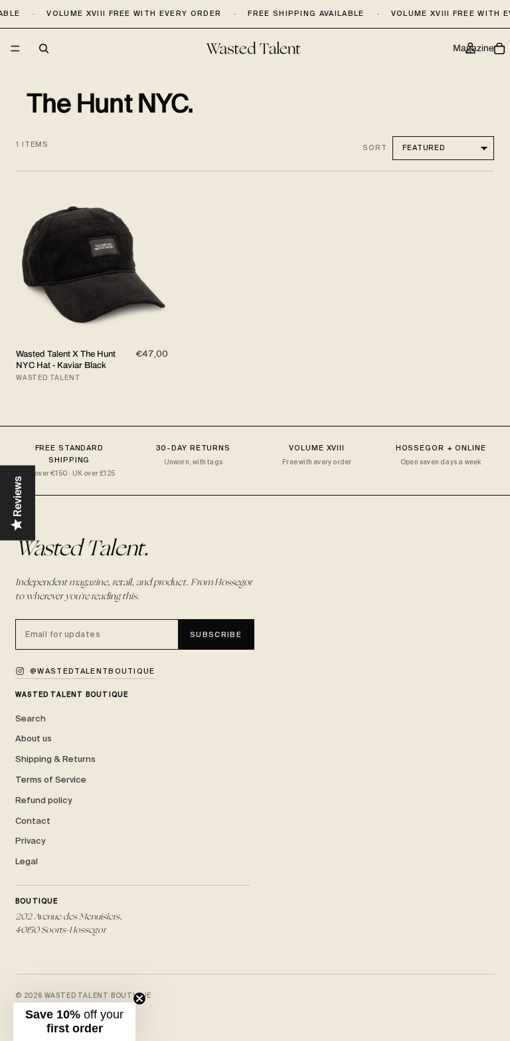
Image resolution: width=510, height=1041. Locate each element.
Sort (375, 147)
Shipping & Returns (55, 759)
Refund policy (43, 800)
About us (33, 738)
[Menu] (15, 49)
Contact (32, 821)
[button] (74, 1021)
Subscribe (216, 634)
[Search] (43, 48)
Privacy (30, 841)
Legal (26, 861)
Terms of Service (50, 780)
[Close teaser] (139, 998)
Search (30, 718)
